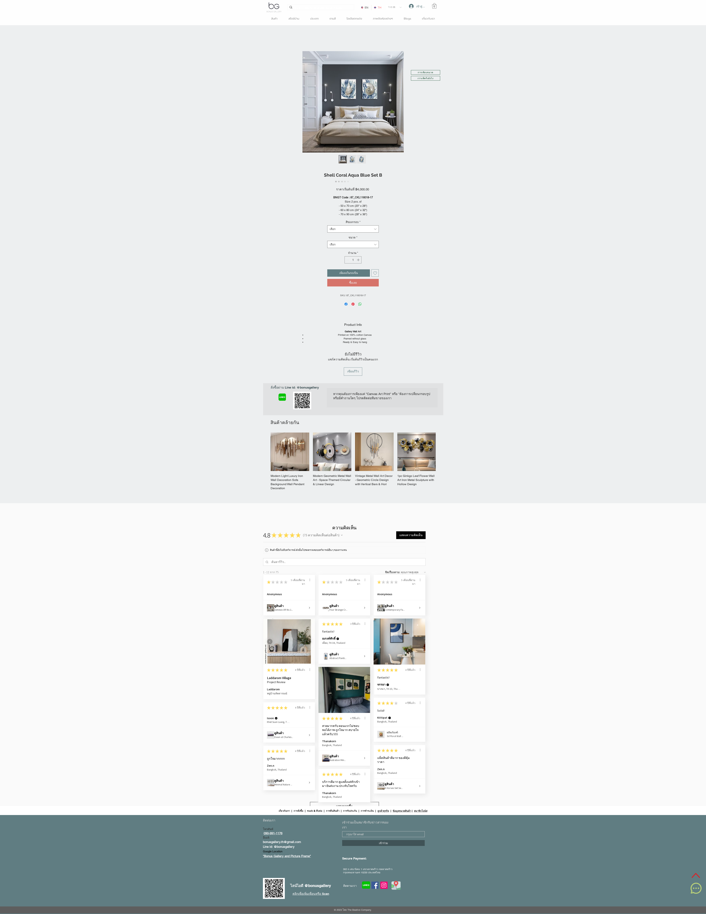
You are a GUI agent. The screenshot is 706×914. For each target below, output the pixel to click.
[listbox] (395, 7)
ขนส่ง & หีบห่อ (314, 810)
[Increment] (358, 259)
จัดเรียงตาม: (392, 572)
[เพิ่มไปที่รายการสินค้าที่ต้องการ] (375, 273)
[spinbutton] (353, 259)
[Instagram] (384, 885)
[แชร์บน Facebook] (346, 304)
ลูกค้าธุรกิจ (383, 810)
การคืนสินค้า (332, 810)
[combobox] (353, 229)
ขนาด (353, 237)
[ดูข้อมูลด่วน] (290, 452)
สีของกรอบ (353, 222)
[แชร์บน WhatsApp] (360, 304)
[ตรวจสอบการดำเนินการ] (309, 579)
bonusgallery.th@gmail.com (282, 842)
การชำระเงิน (367, 810)
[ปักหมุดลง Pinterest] (353, 304)
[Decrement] (347, 259)
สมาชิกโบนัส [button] (420, 810)
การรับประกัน (350, 810)
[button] (395, 7)
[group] (353, 461)
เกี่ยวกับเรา (285, 810)
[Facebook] (375, 885)
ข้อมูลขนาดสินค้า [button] (402, 810)
